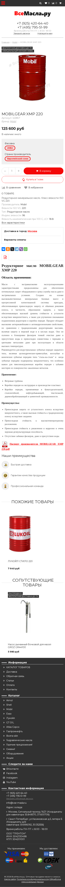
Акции (9, 758)
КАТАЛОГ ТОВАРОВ (18, 667)
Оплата (10, 685)
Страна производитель (18, 154)
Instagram (12, 777)
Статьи (10, 680)
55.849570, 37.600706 (37, 814)
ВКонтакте (12, 768)
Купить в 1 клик (34, 179)
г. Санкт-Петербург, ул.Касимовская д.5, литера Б (34, 819)
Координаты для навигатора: (16, 823)
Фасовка (10, 143)
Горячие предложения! (19, 744)
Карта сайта (10, 879)
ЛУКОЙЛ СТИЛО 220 (20, 561)
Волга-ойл (12, 735)
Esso (9, 713)
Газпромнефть (14, 731)
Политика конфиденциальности (33, 879)
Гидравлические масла (19, 740)
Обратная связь (15, 676)
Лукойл (10, 718)
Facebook (11, 773)
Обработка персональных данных (41, 880)
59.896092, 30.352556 (31, 824)
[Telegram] (17, 249)
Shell (9, 704)
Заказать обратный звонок (19, 798)
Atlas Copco (12, 727)
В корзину (44, 171)
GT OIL (10, 722)
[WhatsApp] (25, 249)
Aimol (9, 700)
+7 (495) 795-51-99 (32, 27)
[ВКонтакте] (3, 249)
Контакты (11, 689)
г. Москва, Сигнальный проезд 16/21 (26, 811)
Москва (32, 231)
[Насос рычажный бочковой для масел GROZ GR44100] (32, 616)
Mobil (13, 121)
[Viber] (21, 249)
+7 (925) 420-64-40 (32, 23)
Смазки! (10, 749)
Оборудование (15, 753)
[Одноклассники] (8, 249)
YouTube (11, 782)
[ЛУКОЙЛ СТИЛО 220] (32, 533)
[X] (12, 249)
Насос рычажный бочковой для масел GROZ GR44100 (29, 646)
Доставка (11, 671)
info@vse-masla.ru (16, 802)
